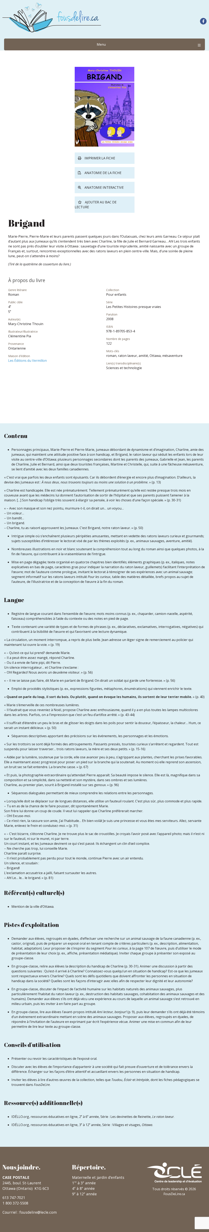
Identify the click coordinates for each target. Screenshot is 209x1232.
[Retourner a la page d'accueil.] (51, 17)
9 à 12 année (84, 1193)
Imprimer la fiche (99, 158)
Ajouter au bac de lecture (96, 204)
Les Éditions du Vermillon (27, 360)
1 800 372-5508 (15, 1203)
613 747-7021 (13, 1197)
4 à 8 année (83, 1188)
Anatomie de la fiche (102, 173)
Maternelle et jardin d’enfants (98, 1177)
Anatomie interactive (104, 187)
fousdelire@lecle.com (38, 1212)
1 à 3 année (84, 1182)
